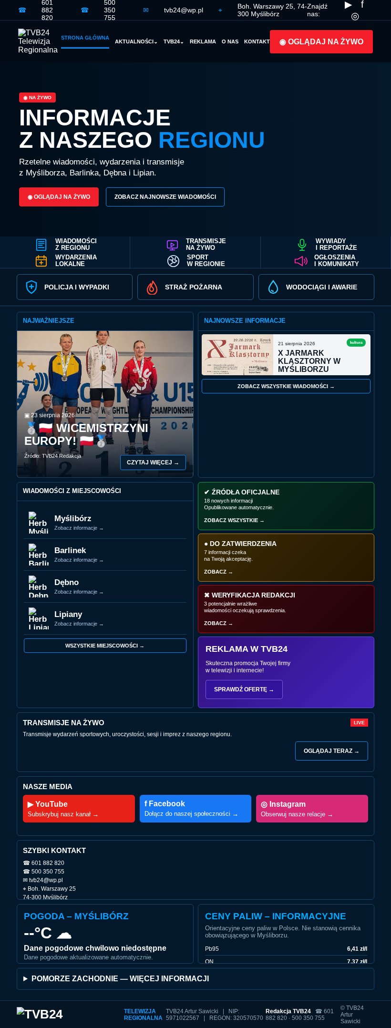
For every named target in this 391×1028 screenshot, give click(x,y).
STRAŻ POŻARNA (193, 287)
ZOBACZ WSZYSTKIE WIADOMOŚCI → (286, 386)
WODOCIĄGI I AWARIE (321, 287)
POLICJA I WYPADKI (76, 287)
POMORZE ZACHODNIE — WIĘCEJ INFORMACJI (120, 979)
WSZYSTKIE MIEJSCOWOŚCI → (104, 645)
